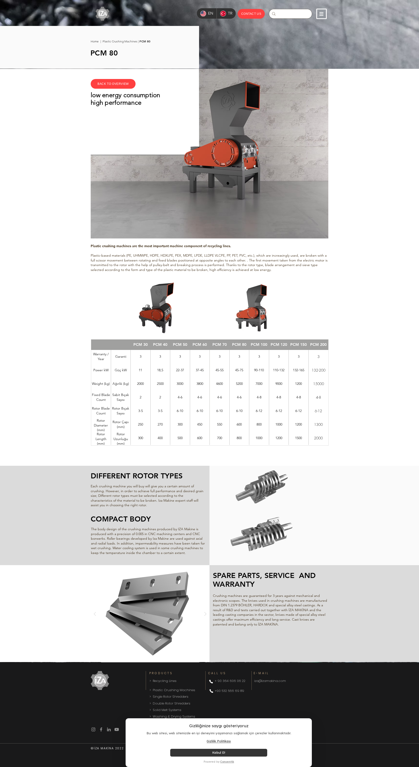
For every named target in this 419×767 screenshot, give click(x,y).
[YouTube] (116, 729)
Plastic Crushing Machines (120, 41)
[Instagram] (93, 729)
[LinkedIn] (109, 729)
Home (95, 41)
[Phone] (211, 681)
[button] (321, 14)
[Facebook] (101, 729)
